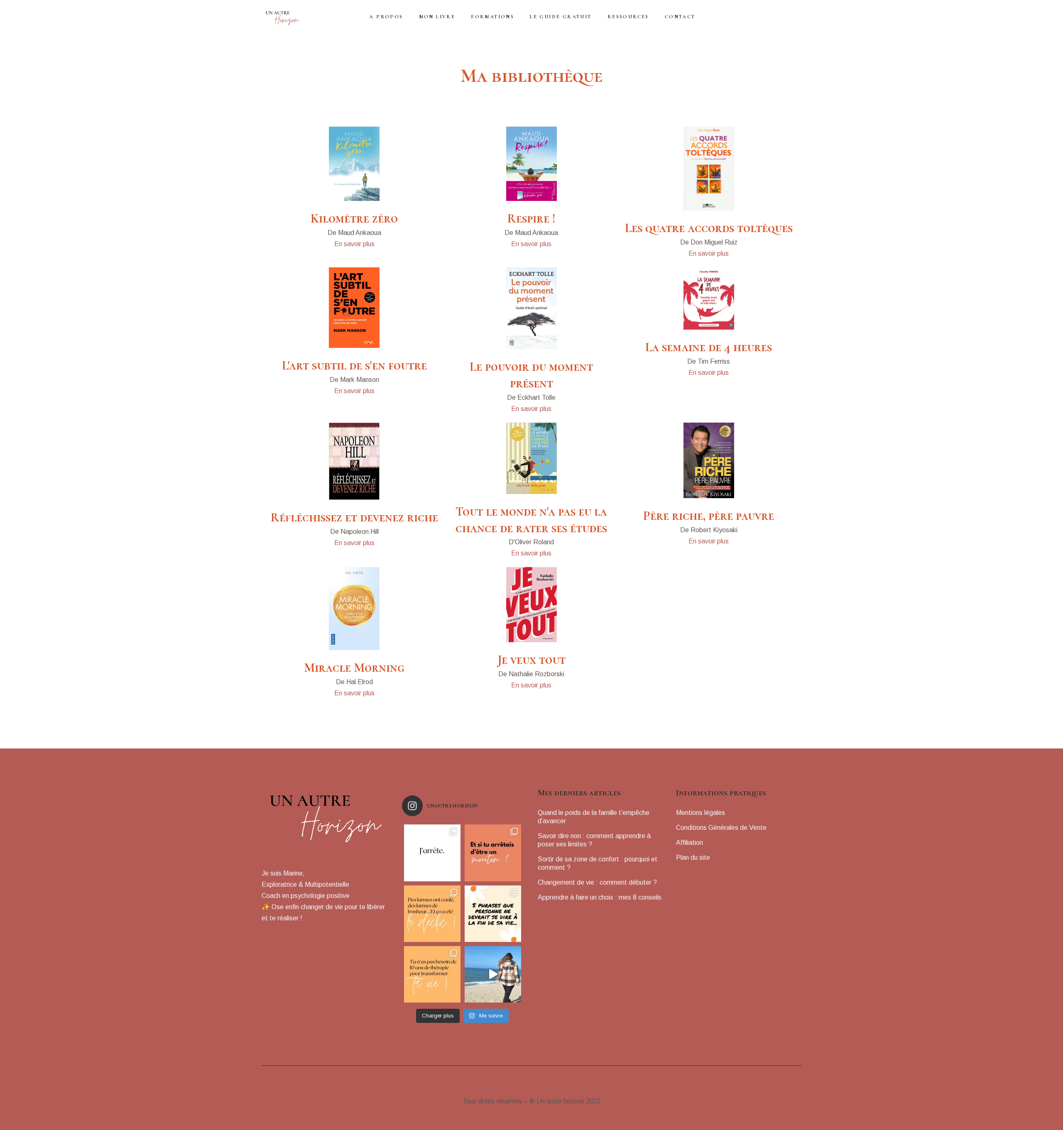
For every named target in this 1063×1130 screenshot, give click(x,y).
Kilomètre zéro (354, 218)
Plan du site (693, 857)
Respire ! (531, 218)
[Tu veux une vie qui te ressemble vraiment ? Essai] (493, 974)
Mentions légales (700, 812)
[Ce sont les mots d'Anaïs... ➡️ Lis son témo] (432, 913)
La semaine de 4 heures (708, 347)
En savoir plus (354, 243)
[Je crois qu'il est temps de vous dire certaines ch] (432, 852)
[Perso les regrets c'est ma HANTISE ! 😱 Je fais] (493, 913)
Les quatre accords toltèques (709, 228)
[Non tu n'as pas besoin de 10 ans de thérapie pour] (432, 974)
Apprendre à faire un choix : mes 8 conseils (599, 897)
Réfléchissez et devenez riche (354, 517)
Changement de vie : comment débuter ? (597, 882)
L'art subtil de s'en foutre (354, 365)
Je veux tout (531, 660)
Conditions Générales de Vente (721, 827)
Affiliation (689, 842)
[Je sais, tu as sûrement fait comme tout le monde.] (493, 852)
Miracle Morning (354, 667)
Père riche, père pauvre (708, 515)
